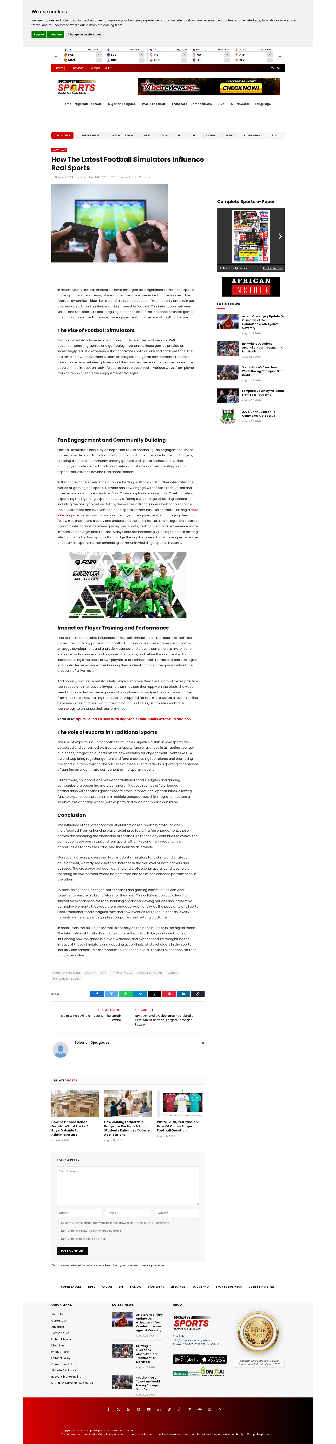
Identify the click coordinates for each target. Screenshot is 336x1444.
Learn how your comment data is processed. (135, 1265)
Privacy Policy (60, 1352)
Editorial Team (61, 1339)
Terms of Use (60, 1333)
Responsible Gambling (66, 1377)
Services (78, 68)
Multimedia (240, 104)
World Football (153, 104)
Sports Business (229, 1287)
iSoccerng (200, 1287)
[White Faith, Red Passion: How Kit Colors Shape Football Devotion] (181, 1103)
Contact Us (59, 1320)
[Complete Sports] (77, 87)
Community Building (66, 973)
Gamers (173, 973)
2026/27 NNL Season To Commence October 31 (259, 414)
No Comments (122, 177)
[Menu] (57, 104)
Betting (60, 68)
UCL (180, 135)
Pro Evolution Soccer (67, 979)
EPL (195, 135)
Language (263, 104)
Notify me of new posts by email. (83, 1239)
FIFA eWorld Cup (121, 973)
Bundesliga (252, 135)
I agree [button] (39, 34)
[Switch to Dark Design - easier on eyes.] (272, 67)
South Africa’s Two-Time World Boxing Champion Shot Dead (263, 371)
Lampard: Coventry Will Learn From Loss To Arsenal (263, 393)
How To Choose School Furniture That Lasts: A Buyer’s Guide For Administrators (70, 1128)
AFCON (164, 135)
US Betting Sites (261, 1287)
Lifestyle (178, 1287)
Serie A (229, 135)
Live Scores (62, 135)
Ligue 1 (274, 135)
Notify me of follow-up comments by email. (91, 1231)
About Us (57, 1314)
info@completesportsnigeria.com (193, 1340)
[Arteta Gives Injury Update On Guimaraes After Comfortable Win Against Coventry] (228, 321)
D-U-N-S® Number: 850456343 (72, 1383)
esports (90, 973)
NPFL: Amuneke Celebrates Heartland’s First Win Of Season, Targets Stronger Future (164, 1020)
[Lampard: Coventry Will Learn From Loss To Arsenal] (228, 395)
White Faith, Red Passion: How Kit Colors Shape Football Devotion (178, 1126)
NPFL (147, 135)
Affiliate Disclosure (63, 1370)
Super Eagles (90, 135)
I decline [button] (56, 34)
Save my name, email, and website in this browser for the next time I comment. (115, 1223)
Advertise (57, 1327)
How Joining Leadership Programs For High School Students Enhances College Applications (127, 1128)
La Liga (211, 135)
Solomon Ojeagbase (92, 1042)
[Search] (278, 68)
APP (107, 68)
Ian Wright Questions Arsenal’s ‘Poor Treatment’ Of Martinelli (263, 347)
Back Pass (59, 149)
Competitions (201, 104)
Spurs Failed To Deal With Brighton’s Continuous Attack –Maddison (133, 719)
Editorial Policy (60, 1358)
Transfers (179, 104)
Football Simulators (150, 973)
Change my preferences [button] (85, 34)
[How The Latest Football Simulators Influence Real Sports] (109, 261)
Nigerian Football (88, 104)
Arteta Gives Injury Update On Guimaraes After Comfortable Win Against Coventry (263, 322)
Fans (103, 973)
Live (221, 104)
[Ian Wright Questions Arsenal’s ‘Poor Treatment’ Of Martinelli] (228, 348)
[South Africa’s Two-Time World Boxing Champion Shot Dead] (228, 372)
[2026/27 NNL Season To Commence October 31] (228, 416)
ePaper (95, 68)
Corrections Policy (63, 1364)
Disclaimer (58, 1345)
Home (67, 104)
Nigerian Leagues (122, 104)
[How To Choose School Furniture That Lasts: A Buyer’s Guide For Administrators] (75, 1103)
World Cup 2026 (122, 135)
